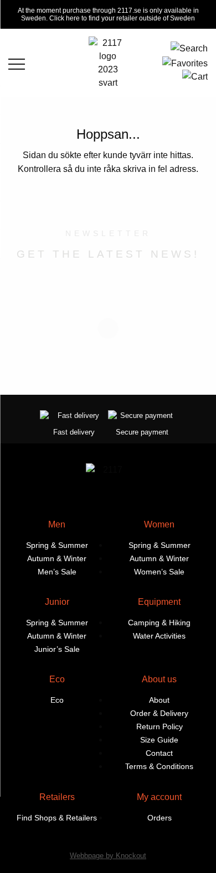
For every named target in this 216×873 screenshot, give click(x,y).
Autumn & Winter (56, 558)
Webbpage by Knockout (108, 855)
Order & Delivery (159, 713)
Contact (159, 753)
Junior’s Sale (57, 649)
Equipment (159, 602)
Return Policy (159, 726)
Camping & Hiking (159, 622)
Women (159, 524)
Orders (159, 817)
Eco (57, 679)
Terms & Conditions (159, 766)
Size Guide (159, 739)
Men (56, 524)
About (159, 700)
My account (159, 797)
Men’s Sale (57, 571)
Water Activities (159, 635)
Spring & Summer (57, 545)
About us (159, 679)
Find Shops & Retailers (57, 817)
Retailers (57, 797)
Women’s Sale (159, 571)
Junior (57, 602)
